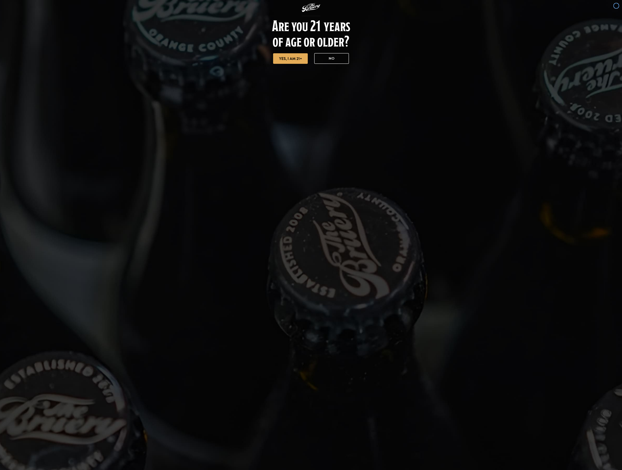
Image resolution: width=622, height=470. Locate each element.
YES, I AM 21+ (290, 59)
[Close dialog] (616, 5)
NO (332, 58)
